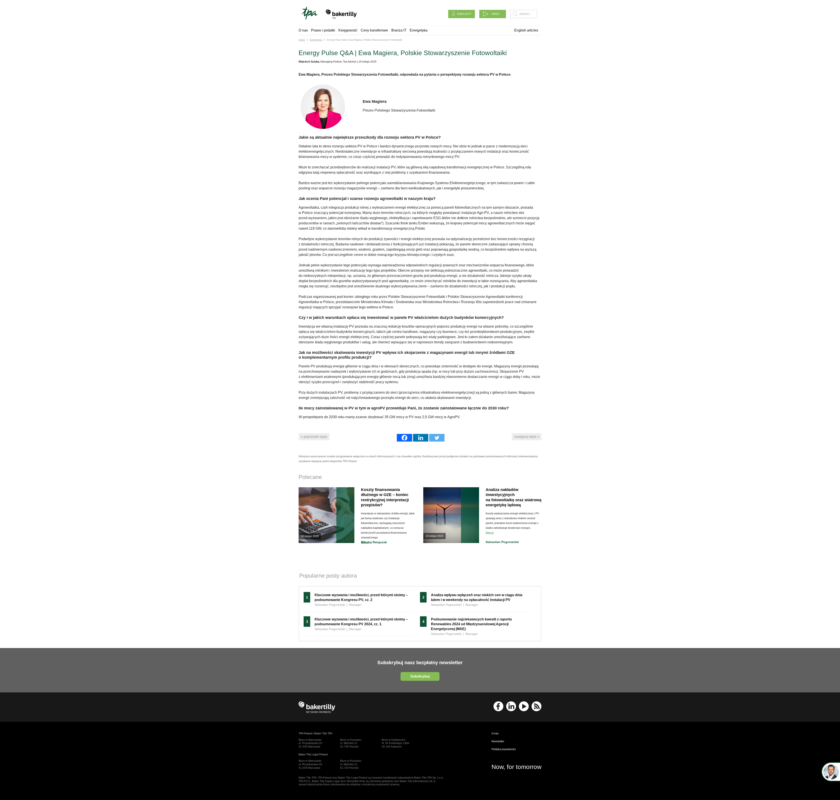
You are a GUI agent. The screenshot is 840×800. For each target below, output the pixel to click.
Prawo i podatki (323, 30)
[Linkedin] (420, 438)
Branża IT (398, 30)
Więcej (490, 532)
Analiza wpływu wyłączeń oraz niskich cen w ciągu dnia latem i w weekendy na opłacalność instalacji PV (476, 597)
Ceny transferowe (374, 30)
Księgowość (347, 30)
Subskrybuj (420, 676)
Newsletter (498, 741)
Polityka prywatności (504, 749)
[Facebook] (404, 438)
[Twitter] (436, 438)
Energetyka (418, 30)
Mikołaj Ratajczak (374, 542)
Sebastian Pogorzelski (502, 542)
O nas (303, 30)
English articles (526, 30)
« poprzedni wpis (314, 436)
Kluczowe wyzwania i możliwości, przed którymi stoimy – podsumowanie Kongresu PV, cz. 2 (361, 597)
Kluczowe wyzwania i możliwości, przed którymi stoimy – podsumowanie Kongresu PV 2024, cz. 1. (361, 621)
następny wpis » (526, 436)
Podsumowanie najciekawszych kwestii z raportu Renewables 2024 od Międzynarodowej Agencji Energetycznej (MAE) (471, 624)
